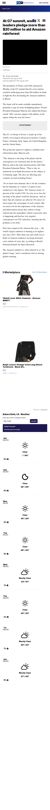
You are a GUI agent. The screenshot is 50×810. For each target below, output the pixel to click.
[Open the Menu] (4, 3)
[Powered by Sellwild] (43, 410)
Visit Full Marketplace (39, 272)
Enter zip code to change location (14, 418)
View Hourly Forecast (11, 429)
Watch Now (43, 3)
